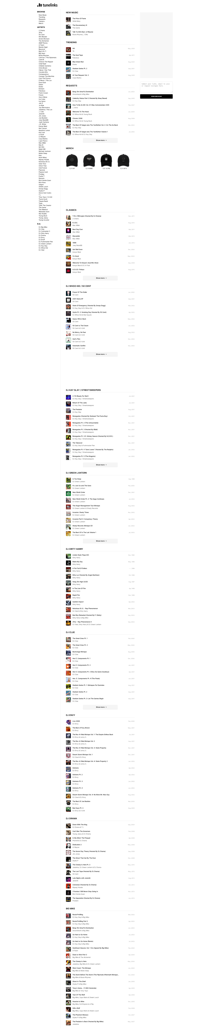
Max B (41, 145)
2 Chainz (42, 30)
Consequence (44, 74)
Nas (40, 155)
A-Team (41, 45)
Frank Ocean (43, 93)
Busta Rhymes (44, 55)
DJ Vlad (41, 250)
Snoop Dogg (43, 189)
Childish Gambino (45, 66)
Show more (100, 140)
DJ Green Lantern (45, 244)
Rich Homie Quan (45, 180)
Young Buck (43, 216)
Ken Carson (43, 128)
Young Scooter (44, 220)
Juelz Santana (44, 122)
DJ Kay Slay (43, 246)
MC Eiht (41, 147)
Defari (41, 84)
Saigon (41, 184)
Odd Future (43, 168)
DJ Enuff (42, 239)
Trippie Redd (43, 201)
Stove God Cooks (45, 193)
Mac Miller (42, 143)
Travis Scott (43, 199)
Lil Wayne (42, 137)
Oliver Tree (42, 166)
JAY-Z (41, 103)
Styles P (42, 191)
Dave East (42, 82)
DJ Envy (42, 237)
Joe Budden (43, 118)
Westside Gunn (44, 212)
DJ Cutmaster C (44, 231)
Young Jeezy (43, 218)
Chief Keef (42, 64)
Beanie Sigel (43, 47)
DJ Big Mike (43, 227)
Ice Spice (42, 101)
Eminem (41, 89)
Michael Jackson (45, 151)
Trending (42, 17)
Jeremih (41, 114)
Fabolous (42, 91)
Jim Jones (42, 116)
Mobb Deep (43, 153)
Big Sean (42, 53)
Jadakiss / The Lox (45, 109)
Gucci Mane (43, 97)
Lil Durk (41, 134)
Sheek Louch (43, 187)
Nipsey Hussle (44, 159)
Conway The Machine (46, 76)
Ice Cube (42, 99)
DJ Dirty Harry (44, 233)
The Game (42, 207)
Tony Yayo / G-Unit (45, 197)
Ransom (41, 178)
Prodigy (41, 174)
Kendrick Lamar (44, 130)
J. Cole (41, 112)
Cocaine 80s (43, 72)
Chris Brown (43, 68)
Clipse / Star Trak (45, 70)
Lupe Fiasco (43, 141)
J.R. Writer (42, 124)
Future (41, 95)
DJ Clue (41, 229)
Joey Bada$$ (43, 120)
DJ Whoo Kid (43, 248)
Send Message (156, 96)
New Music (43, 15)
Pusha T (42, 176)
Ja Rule (41, 105)
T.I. (40, 195)
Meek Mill (42, 149)
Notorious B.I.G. (44, 162)
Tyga (40, 203)
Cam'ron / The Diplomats (47, 57)
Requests (42, 19)
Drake (41, 87)
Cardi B (41, 59)
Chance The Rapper (46, 62)
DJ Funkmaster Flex (46, 242)
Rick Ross (42, 182)
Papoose (42, 170)
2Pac (40, 32)
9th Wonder (43, 37)
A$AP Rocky (43, 43)
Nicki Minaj (42, 157)
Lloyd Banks (43, 139)
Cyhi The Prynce (45, 78)
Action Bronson (44, 39)
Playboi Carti (43, 172)
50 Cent (42, 35)
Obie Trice (42, 164)
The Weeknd (43, 209)
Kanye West (43, 126)
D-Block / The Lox (45, 80)
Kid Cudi (42, 132)
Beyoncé (42, 49)
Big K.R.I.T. (43, 51)
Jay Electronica (44, 107)
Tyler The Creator (45, 205)
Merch (41, 23)
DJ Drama (42, 235)
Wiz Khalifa (43, 214)
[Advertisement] (100, 191)
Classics (42, 21)
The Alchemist (44, 41)
